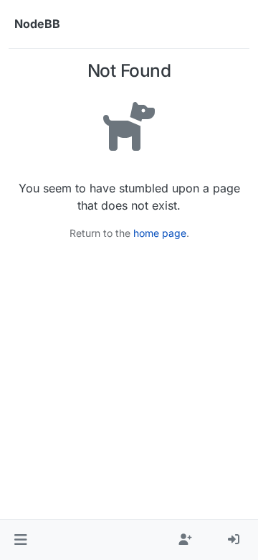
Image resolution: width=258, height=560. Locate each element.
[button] (20, 540)
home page (159, 233)
